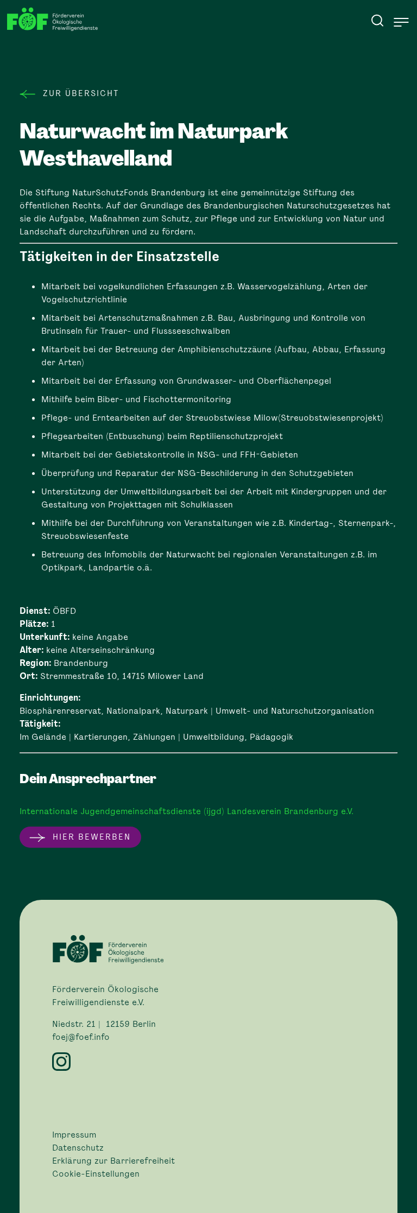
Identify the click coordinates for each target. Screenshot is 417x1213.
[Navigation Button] (401, 22)
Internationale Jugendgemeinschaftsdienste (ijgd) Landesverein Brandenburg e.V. (186, 811)
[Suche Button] (377, 20)
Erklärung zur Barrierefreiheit (113, 1161)
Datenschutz (78, 1148)
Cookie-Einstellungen (96, 1174)
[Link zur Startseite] (55, 19)
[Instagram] (208, 1061)
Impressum (74, 1135)
